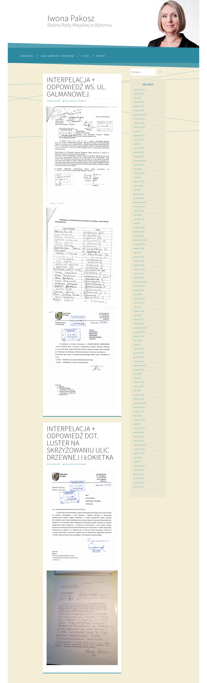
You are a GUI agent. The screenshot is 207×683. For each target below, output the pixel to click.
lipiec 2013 (137, 457)
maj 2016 (137, 344)
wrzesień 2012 (139, 482)
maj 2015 (137, 378)
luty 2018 (137, 307)
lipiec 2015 (137, 374)
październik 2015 (140, 365)
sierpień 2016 (138, 336)
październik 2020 (140, 240)
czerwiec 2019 (139, 269)
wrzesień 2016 (139, 332)
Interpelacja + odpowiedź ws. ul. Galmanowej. (76, 86)
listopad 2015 (138, 361)
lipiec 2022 (137, 169)
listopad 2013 (138, 440)
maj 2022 (137, 177)
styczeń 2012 (138, 486)
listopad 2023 (138, 110)
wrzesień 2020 (139, 244)
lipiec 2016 (137, 340)
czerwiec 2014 (139, 420)
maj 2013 (137, 461)
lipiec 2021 (137, 215)
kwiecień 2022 (139, 181)
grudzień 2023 (139, 106)
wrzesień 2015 (139, 369)
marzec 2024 (138, 93)
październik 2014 (140, 403)
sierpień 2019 (138, 265)
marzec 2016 (138, 348)
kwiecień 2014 (139, 428)
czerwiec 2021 (139, 219)
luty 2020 (137, 252)
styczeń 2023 (138, 148)
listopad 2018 (138, 277)
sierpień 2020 (138, 248)
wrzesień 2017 (139, 311)
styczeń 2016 (138, 353)
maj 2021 (137, 223)
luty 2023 (137, 144)
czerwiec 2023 (139, 127)
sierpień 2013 (138, 453)
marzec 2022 (138, 185)
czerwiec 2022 (139, 173)
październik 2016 (140, 328)
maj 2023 (137, 131)
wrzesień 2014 (139, 407)
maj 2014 (137, 424)
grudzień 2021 (139, 198)
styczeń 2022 (138, 194)
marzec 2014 (138, 432)
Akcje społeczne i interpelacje (57, 56)
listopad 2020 (138, 236)
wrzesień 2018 (139, 286)
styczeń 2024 (138, 102)
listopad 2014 (138, 399)
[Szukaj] (160, 72)
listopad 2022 (138, 156)
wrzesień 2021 (139, 206)
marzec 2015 (138, 386)
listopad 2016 (138, 323)
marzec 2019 (138, 273)
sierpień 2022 (138, 165)
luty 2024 (137, 98)
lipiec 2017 (137, 315)
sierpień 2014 (138, 411)
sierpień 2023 (138, 123)
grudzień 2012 (139, 478)
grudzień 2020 (139, 231)
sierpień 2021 (138, 211)
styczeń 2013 (138, 474)
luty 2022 (137, 190)
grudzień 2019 (139, 256)
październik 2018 (140, 282)
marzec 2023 (138, 139)
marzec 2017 (138, 319)
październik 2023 (140, 114)
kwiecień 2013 (139, 466)
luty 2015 (137, 390)
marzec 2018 (138, 302)
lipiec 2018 (137, 294)
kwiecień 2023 (139, 135)
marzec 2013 (138, 470)
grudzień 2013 (139, 436)
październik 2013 (140, 445)
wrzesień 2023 (139, 119)
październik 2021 (140, 202)
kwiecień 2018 (139, 298)
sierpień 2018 (138, 290)
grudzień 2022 (139, 152)
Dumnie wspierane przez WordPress (103, 678)
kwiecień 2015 (139, 382)
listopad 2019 (138, 261)
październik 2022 (140, 160)
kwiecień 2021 (139, 227)
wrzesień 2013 (139, 449)
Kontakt (100, 56)
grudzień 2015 (139, 357)
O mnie (85, 56)
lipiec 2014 (137, 415)
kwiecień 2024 (139, 89)
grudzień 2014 (139, 394)
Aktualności (27, 56)
